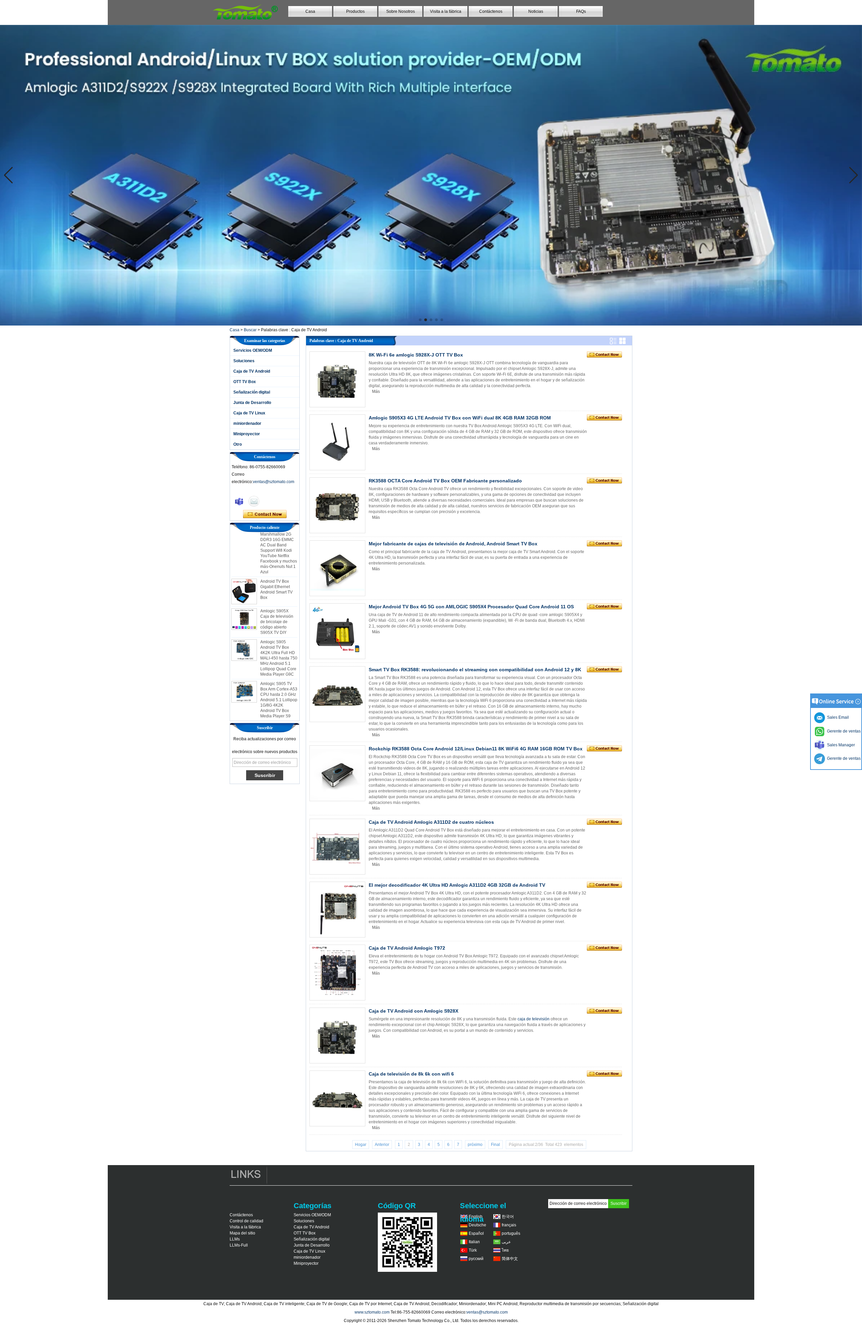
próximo (475, 1144)
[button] (420, 319)
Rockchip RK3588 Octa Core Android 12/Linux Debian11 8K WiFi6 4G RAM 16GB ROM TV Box (476, 748)
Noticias (535, 11)
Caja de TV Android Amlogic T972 (407, 948)
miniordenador (247, 423)
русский (476, 1258)
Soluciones (244, 361)
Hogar (360, 1144)
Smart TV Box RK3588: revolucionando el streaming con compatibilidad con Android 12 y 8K (475, 669)
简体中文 (510, 1258)
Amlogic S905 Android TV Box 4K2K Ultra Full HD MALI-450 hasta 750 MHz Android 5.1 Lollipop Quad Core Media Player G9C (278, 635)
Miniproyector (246, 434)
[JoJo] (239, 501)
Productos (355, 11)
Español (476, 1233)
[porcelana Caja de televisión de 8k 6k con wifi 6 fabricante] (337, 1098)
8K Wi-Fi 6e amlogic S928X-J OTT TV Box (416, 355)
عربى (506, 1241)
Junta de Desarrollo (252, 402)
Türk (473, 1250)
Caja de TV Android (251, 371)
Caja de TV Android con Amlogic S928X (413, 1011)
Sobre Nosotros (400, 11)
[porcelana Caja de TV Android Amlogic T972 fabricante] (337, 972)
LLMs (235, 1239)
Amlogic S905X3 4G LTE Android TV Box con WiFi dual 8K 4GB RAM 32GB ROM (460, 417)
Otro (237, 444)
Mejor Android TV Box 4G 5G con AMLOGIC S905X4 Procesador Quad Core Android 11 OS (471, 606)
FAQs (581, 11)
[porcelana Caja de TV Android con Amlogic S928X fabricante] (337, 1035)
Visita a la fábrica (445, 11)
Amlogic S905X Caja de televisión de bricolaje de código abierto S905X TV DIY (276, 599)
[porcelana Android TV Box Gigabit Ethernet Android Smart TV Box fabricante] (244, 569)
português (511, 1233)
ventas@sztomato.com (273, 481)
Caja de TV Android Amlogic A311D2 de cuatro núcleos (431, 822)
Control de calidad (246, 1221)
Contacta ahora (265, 514)
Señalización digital (251, 392)
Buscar (250, 330)
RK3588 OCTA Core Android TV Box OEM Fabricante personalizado (445, 480)
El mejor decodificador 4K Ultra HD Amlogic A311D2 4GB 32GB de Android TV (457, 885)
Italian (474, 1241)
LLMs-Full (239, 1245)
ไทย (505, 1250)
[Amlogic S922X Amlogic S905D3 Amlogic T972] (431, 175)
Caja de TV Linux (249, 413)
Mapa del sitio (242, 1233)
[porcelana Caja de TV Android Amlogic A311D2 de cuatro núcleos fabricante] (337, 847)
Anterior (382, 1144)
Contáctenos (490, 11)
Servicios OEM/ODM (252, 350)
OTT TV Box (244, 381)
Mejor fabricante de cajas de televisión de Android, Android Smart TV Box (453, 543)
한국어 (508, 1216)
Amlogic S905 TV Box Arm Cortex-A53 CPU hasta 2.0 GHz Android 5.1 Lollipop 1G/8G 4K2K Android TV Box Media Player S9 (278, 677)
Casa (310, 11)
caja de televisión (534, 1019)
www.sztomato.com (372, 1312)
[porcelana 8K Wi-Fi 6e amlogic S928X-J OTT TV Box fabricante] (337, 379)
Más (376, 391)
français (509, 1225)
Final (495, 1144)
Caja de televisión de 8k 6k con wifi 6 (411, 1074)
